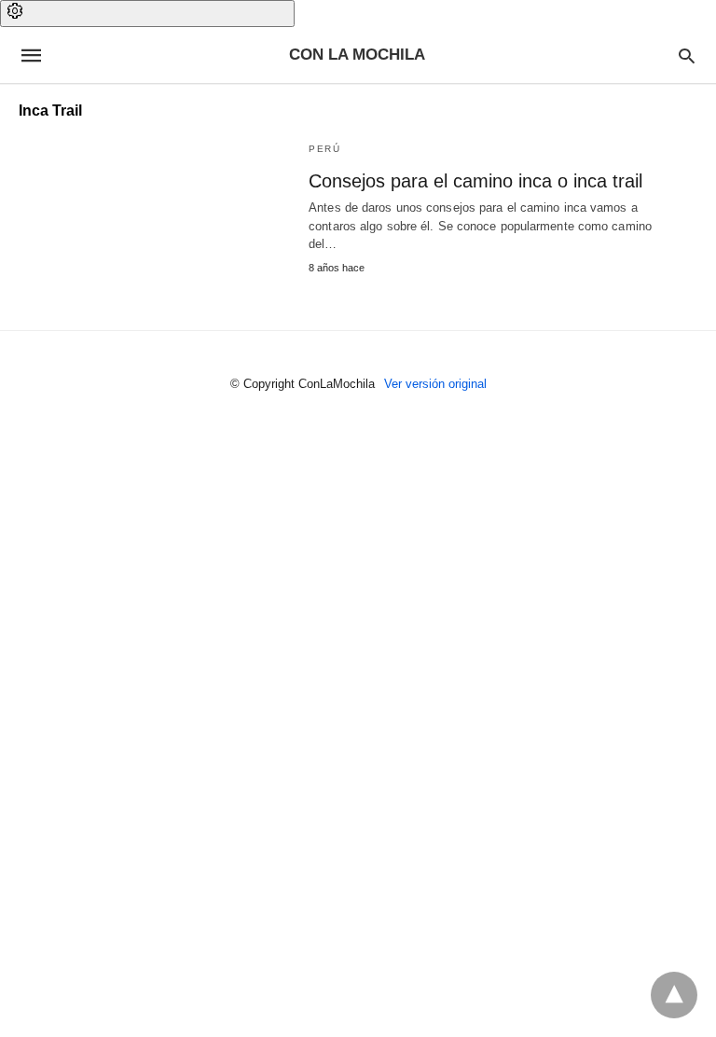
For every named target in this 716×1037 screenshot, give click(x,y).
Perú (324, 149)
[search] (686, 55)
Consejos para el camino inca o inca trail (475, 181)
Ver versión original (435, 384)
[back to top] (674, 995)
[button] (147, 13)
